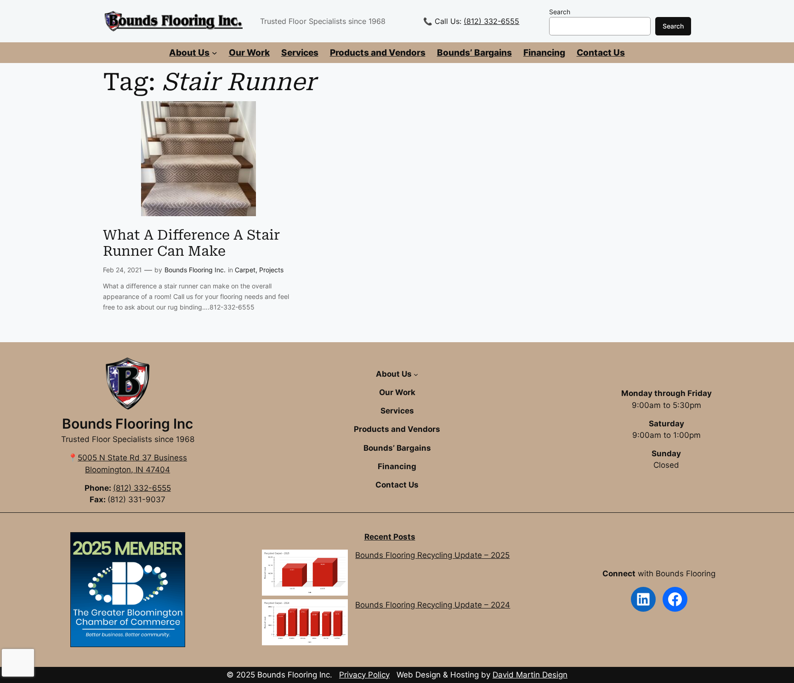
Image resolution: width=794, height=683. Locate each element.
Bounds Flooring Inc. (195, 270)
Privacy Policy (364, 674)
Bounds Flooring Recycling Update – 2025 (432, 555)
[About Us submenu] (214, 53)
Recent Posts (389, 536)
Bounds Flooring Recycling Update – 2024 (432, 604)
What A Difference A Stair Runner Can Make (191, 243)
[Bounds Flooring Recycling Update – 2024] (304, 624)
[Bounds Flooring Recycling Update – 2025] (304, 574)
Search (559, 12)
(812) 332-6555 (491, 21)
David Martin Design (530, 674)
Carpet (245, 270)
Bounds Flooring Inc (127, 423)
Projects (271, 270)
